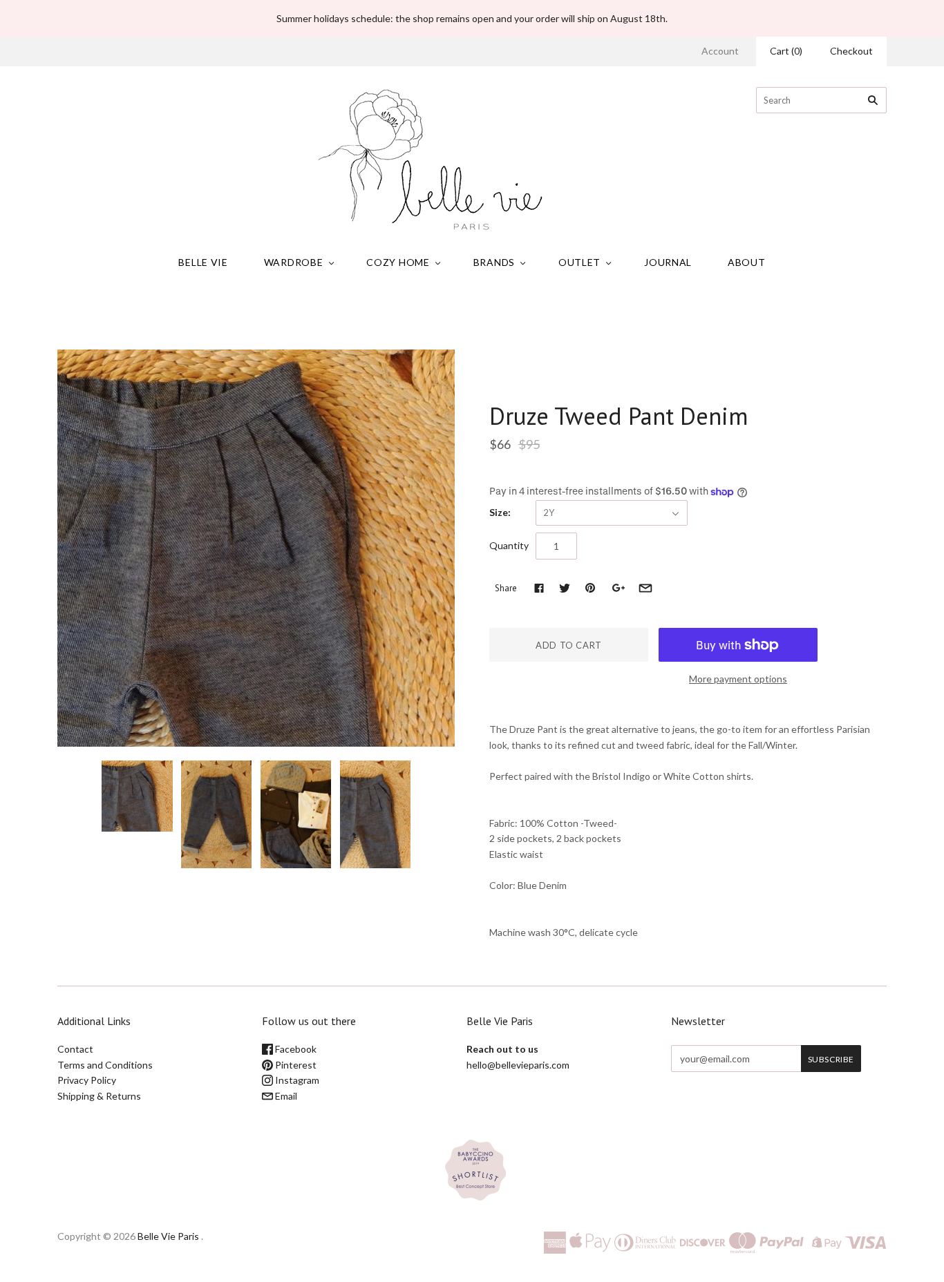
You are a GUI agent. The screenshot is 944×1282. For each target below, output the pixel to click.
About (747, 262)
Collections (401, 317)
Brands (494, 262)
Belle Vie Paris (168, 1236)
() (786, 51)
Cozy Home (397, 262)
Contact (75, 1049)
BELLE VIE (202, 262)
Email (285, 1096)
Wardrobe (293, 262)
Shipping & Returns (99, 1096)
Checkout (851, 51)
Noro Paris (518, 386)
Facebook (295, 1049)
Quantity (509, 545)
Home (356, 317)
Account (720, 51)
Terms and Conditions (105, 1065)
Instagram (296, 1080)
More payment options (738, 679)
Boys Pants (457, 317)
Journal (668, 262)
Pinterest (295, 1065)
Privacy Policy (86, 1080)
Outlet (579, 262)
